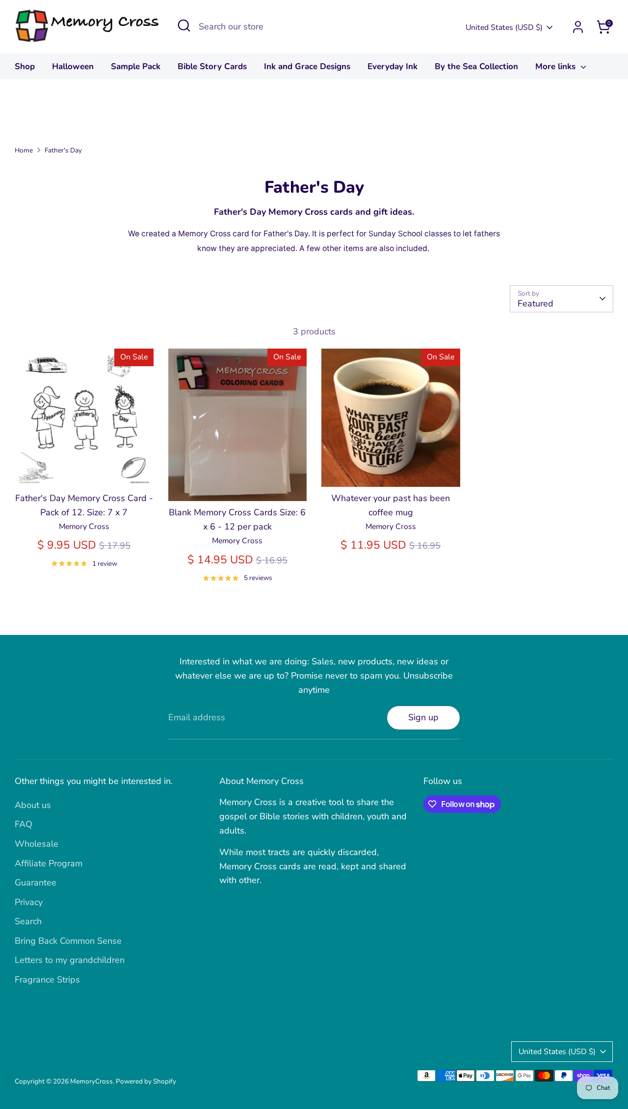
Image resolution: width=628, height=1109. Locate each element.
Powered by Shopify (146, 1081)
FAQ (23, 824)
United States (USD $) (504, 27)
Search (28, 921)
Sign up (423, 717)
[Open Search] (184, 25)
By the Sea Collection (476, 66)
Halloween (73, 66)
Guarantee (35, 882)
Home (24, 150)
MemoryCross (91, 1081)
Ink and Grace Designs (307, 66)
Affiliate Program (48, 863)
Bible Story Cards (212, 66)
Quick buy (84, 470)
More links (556, 66)
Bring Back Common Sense (68, 941)
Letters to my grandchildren (70, 960)
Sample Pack (135, 66)
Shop (25, 66)
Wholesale (36, 844)
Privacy (29, 902)
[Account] (578, 27)
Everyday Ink (392, 66)
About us (33, 805)
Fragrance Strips (47, 979)
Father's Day (63, 150)
